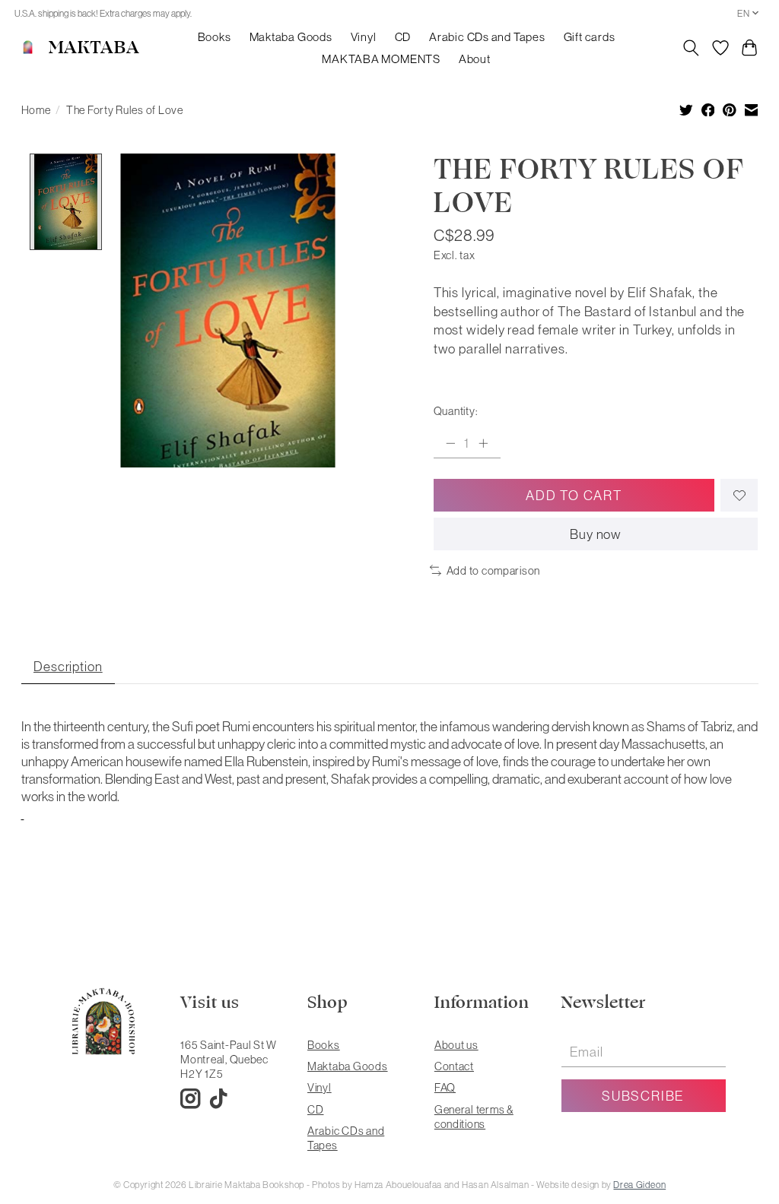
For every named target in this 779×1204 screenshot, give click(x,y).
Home (36, 110)
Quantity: (456, 411)
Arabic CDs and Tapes (487, 37)
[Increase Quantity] (483, 443)
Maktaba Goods (291, 37)
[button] (22, 813)
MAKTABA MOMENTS (381, 59)
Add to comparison (493, 570)
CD (403, 37)
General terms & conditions (474, 1116)
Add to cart (574, 495)
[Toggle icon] (690, 48)
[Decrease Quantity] (450, 443)
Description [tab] (68, 666)
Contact (454, 1066)
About (475, 59)
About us (456, 1045)
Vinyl (364, 37)
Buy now (596, 534)
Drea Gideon (639, 1184)
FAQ (445, 1087)
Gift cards (589, 37)
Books (214, 37)
